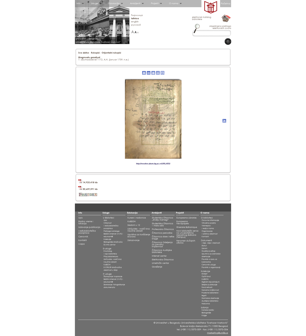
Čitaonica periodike (162, 233)
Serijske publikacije (209, 284)
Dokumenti (206, 240)
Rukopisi (95, 52)
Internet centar (159, 256)
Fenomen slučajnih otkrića (185, 241)
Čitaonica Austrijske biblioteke (162, 251)
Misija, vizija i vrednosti (211, 243)
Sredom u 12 (133, 225)
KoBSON (107, 264)
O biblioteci (207, 217)
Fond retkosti (207, 287)
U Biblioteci (108, 217)
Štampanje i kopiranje (113, 276)
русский (136, 24)
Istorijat (204, 273)
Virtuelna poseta (209, 223)
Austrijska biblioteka (210, 301)
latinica (135, 18)
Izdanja (204, 307)
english (135, 21)
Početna (225, 3)
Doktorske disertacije (210, 298)
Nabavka (206, 303)
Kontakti (82, 240)
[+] (132, 32)
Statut (204, 245)
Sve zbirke (83, 52)
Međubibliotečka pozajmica (87, 231)
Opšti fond (206, 276)
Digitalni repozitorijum (210, 282)
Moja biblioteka (110, 253)
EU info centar (109, 244)
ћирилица (137, 15)
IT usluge (107, 274)
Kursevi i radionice (136, 217)
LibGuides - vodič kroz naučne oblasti (138, 229)
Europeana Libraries (186, 217)
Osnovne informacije (210, 220)
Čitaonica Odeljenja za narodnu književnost (162, 244)
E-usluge (107, 248)
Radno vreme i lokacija (85, 222)
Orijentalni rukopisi (111, 52)
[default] (136, 32)
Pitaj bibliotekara (111, 256)
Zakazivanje (133, 240)
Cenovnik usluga (209, 264)
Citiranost (108, 223)
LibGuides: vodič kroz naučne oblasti (113, 260)
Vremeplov (206, 225)
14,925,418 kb (90, 182)
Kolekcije (107, 239)
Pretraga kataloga (112, 231)
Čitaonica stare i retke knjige (163, 237)
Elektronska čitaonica (163, 259)
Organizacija (207, 231)
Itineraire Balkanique (186, 227)
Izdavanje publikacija (89, 227)
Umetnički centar (160, 263)
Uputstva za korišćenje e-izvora (138, 235)
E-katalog (108, 251)
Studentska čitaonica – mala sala (162, 224)
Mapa (81, 244)
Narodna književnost (210, 290)
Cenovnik (83, 236)
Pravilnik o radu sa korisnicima (209, 260)
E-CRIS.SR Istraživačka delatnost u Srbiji (113, 268)
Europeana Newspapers (182, 222)
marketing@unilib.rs (217, 332)
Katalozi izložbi (208, 310)
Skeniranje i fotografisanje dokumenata (114, 286)
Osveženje (157, 266)
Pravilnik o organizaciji (211, 267)
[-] (138, 32)
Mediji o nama (208, 228)
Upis (80, 217)
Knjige (204, 315)
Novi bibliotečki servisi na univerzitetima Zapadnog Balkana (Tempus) (187, 233)
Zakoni (204, 248)
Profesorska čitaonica (163, 229)
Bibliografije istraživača (113, 242)
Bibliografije (206, 312)
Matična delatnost (210, 234)
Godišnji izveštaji (208, 251)
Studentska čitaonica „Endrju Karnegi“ (162, 218)
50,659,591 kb (90, 189)
